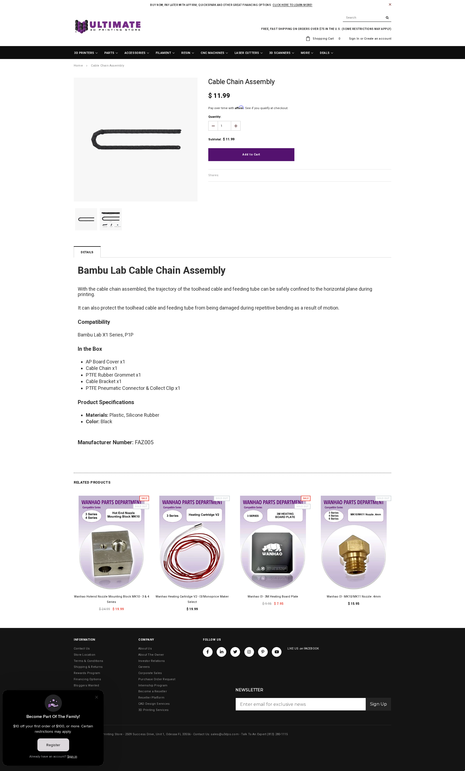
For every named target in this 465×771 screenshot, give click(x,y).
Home (78, 65)
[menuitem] (86, 53)
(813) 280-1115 (277, 734)
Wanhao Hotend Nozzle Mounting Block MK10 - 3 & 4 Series (111, 599)
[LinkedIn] (221, 652)
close (390, 4)
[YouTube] (276, 652)
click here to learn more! (292, 5)
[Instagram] (249, 652)
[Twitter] (235, 652)
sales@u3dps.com (224, 734)
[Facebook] (208, 652)
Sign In (354, 38)
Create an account (377, 38)
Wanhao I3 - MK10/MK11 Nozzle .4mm (354, 596)
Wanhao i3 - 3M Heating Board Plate (273, 596)
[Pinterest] (263, 652)
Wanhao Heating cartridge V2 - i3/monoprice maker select (192, 599)
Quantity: (214, 117)
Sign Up (378, 704)
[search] (367, 18)
